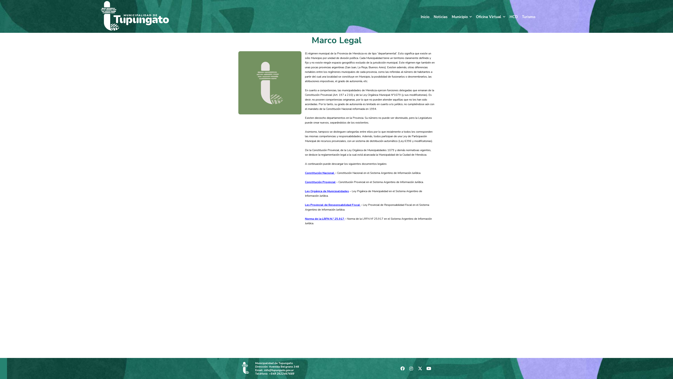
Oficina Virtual (488, 16)
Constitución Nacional (320, 173)
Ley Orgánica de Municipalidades (327, 191)
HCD (513, 16)
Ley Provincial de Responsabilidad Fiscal (333, 205)
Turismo (528, 16)
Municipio (460, 16)
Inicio (425, 16)
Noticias (440, 16)
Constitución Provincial (320, 182)
